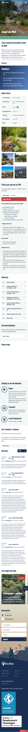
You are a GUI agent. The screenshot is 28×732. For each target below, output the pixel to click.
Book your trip (7, 199)
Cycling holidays (5, 670)
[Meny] (25, 2)
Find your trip (4, 676)
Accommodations (16, 37)
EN (20, 2)
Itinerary (10, 37)
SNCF (20, 421)
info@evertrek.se (5, 683)
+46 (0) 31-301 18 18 (9, 681)
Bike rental (17, 670)
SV (18, 2)
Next (25, 588)
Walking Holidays (5, 673)
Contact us (17, 673)
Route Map (22, 37)
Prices (6, 37)
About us (17, 676)
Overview (2, 37)
